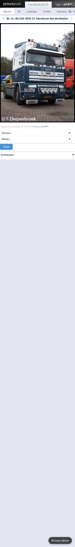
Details (6, 139)
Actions (6, 133)
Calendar (32, 11)
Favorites (62, 11)
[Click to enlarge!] (37, 72)
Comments (7, 154)
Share (6, 146)
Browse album (60, 540)
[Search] (70, 11)
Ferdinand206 (38, 4)
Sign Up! (61, 4)
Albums (7, 11)
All (19, 11)
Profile (47, 11)
